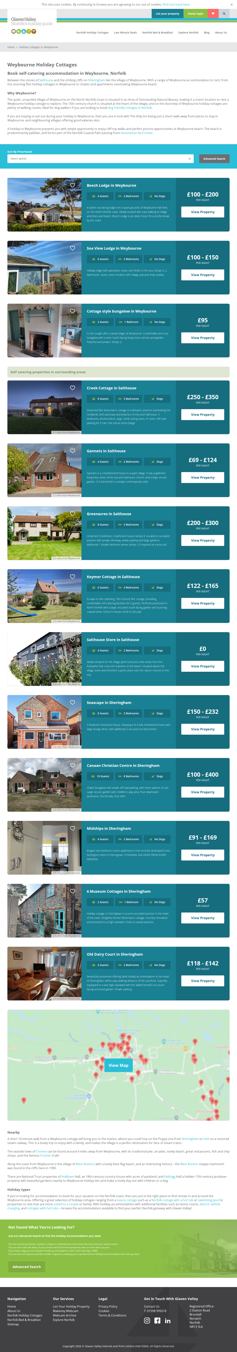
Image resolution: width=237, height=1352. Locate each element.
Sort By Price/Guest (19, 151)
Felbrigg (169, 1177)
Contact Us (151, 1306)
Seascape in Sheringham (109, 702)
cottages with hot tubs (43, 1208)
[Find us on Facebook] (157, 1325)
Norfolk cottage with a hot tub (172, 1200)
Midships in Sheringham (109, 828)
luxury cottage (127, 1200)
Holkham (67, 1177)
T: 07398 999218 (155, 1311)
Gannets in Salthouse (106, 450)
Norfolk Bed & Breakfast (157, 32)
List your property (167, 13)
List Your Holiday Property (71, 1306)
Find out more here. (176, 4)
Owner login (195, 13)
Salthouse (46, 80)
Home (11, 47)
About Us (221, 32)
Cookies (104, 1311)
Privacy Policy (108, 1306)
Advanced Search (214, 158)
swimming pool (208, 1200)
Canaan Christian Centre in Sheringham (123, 765)
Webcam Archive (64, 1315)
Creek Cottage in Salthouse (111, 387)
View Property (203, 212)
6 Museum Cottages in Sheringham (119, 891)
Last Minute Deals (125, 32)
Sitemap (13, 1324)
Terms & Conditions (112, 1315)
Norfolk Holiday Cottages (92, 32)
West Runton (85, 1164)
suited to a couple (66, 1204)
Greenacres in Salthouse (109, 513)
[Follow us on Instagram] (147, 1325)
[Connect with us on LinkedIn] (168, 1325)
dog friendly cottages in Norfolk (130, 108)
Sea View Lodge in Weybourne (114, 248)
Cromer (147, 133)
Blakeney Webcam (65, 1311)
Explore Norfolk (188, 32)
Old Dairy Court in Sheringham (115, 954)
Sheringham (96, 80)
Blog (207, 32)
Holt (206, 1139)
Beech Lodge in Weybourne (111, 185)
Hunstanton (129, 133)
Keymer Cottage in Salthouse (113, 576)
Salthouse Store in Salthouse (113, 639)
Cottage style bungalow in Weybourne (121, 311)
